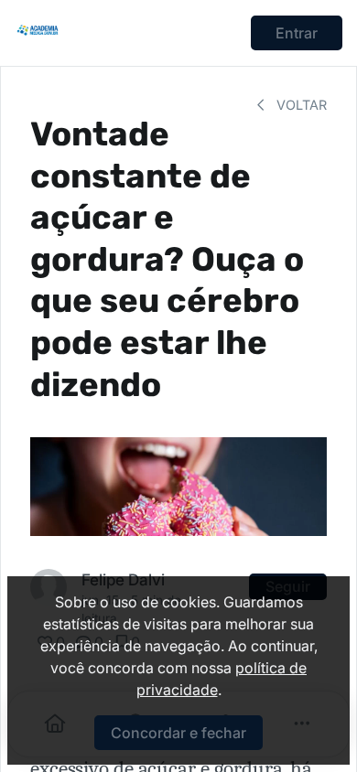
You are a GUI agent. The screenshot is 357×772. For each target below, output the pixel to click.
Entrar (297, 33)
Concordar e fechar (178, 733)
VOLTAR (300, 105)
